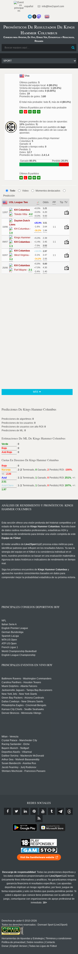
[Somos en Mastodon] (39, 17)
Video (25, 190)
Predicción (9, 195)
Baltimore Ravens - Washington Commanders (26, 678)
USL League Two (18, 202)
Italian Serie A (9, 624)
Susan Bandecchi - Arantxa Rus (19, 763)
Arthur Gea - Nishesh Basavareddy (20, 759)
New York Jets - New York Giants (19, 694)
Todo (12, 190)
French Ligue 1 (10, 647)
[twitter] (16, 811)
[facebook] (7, 811)
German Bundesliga (12, 632)
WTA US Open (9, 639)
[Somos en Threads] (34, 17)
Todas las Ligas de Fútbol (43, 946)
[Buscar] (73, 47)
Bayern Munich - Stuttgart (15, 748)
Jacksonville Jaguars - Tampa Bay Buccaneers (27, 690)
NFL (4, 620)
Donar (5, 946)
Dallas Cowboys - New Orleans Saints (22, 701)
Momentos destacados (48, 190)
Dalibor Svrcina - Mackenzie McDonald (23, 755)
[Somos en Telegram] (30, 17)
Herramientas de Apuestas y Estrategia (23, 938)
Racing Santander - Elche (16, 744)
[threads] (69, 811)
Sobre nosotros (35, 942)
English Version (18, 946)
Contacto (50, 942)
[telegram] (60, 811)
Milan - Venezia (10, 736)
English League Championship (18, 655)
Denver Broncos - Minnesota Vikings (21, 713)
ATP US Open (9, 643)
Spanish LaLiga (10, 636)
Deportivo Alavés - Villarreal (17, 752)
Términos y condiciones (58, 938)
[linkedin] (25, 811)
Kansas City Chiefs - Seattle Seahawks (23, 709)
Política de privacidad (13, 942)
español (28, 6)
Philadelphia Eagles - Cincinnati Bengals (24, 705)
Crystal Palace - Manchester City (19, 740)
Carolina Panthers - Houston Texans (21, 682)
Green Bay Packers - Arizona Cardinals (23, 697)
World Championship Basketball (19, 651)
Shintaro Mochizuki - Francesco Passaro (23, 771)
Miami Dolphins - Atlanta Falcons (19, 686)
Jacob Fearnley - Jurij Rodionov (19, 767)
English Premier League (15, 628)
